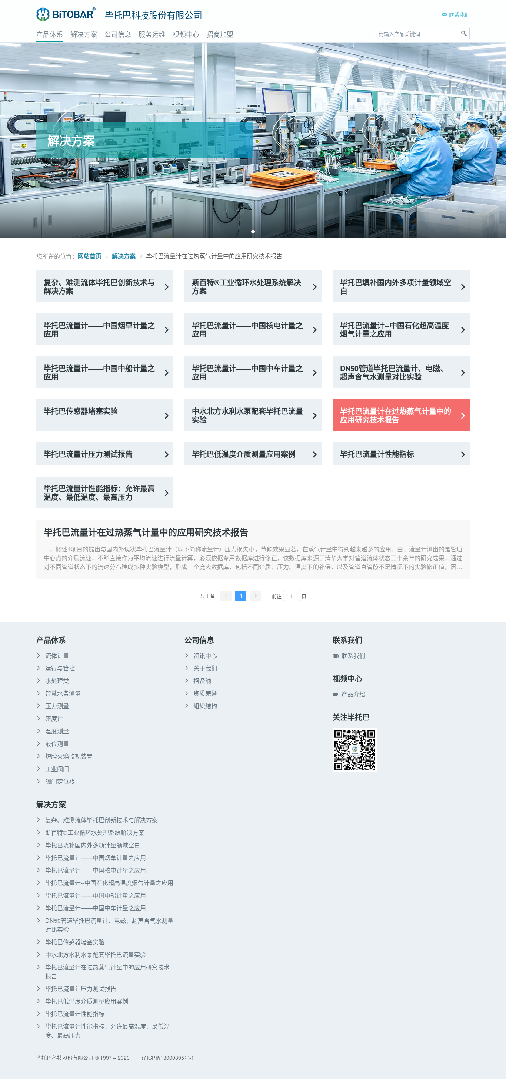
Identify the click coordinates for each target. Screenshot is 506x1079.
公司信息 (117, 34)
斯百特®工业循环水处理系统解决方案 (246, 286)
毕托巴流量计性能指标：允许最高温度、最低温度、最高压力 (99, 492)
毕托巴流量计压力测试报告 (88, 453)
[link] (89, 256)
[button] (253, 231)
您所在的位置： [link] (57, 256)
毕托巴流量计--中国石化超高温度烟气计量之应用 (394, 329)
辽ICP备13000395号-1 (168, 1057)
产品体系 (49, 34)
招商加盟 (220, 34)
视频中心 (186, 34)
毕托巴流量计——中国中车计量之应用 (247, 372)
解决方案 (83, 34)
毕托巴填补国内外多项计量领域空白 (395, 286)
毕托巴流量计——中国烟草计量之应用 (99, 329)
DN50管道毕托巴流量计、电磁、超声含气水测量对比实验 (393, 372)
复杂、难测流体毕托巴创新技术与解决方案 (99, 286)
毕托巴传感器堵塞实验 (81, 411)
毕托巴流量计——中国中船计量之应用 (99, 372)
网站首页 (89, 256)
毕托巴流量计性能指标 (377, 453)
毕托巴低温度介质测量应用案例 (244, 453)
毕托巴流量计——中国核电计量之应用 (247, 329)
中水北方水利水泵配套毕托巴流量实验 (247, 415)
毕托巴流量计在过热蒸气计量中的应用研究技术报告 (214, 256)
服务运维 (152, 34)
